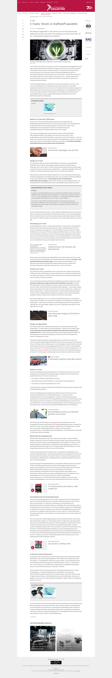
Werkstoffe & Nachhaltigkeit (69, 13)
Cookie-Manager (29, 665)
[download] (23, 37)
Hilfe (79, 665)
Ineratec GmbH (88, 47)
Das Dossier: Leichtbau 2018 (59, 544)
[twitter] (23, 23)
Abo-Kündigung (48, 665)
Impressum (24, 665)
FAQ (85, 665)
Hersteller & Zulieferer (34, 13)
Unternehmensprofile (82, 13)
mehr (86, 58)
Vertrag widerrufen (54, 665)
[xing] (23, 26)
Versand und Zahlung (74, 665)
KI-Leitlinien (82, 665)
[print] (23, 34)
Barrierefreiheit (42, 665)
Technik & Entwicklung (46, 13)
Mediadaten (60, 665)
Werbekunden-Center (66, 665)
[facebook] (23, 20)
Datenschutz (37, 665)
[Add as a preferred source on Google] (56, 662)
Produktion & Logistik (57, 13)
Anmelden (88, 2)
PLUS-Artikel (25, 13)
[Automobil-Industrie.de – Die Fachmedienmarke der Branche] (19, 13)
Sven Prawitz (41, 28)
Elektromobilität (43, 350)
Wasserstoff (54, 422)
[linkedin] (23, 29)
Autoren (88, 665)
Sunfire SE (88, 54)
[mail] (23, 31)
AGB (33, 665)
